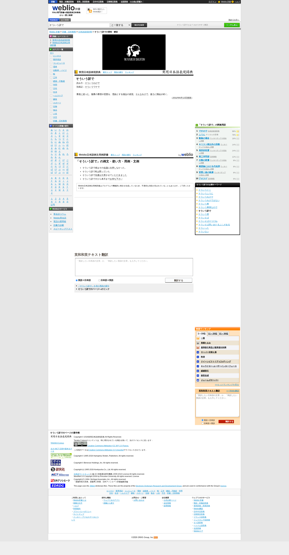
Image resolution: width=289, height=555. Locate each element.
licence (223, 486)
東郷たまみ (206, 343)
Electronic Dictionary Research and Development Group (159, 486)
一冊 (203, 338)
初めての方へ (233, 20)
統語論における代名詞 (209, 166)
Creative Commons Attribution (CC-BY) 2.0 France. (108, 446)
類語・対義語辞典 (66, 2)
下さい (119, 179)
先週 (97, 175)
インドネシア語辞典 (202, 520)
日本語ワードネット (82, 474)
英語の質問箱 (59, 221)
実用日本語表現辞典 (90, 72)
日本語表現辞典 (85, 32)
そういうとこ (204, 190)
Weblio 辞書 (226, 2)
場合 (125, 94)
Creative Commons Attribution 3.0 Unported (106, 450)
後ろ (152, 94)
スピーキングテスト (62, 229)
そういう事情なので (207, 207)
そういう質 (203, 214)
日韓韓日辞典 (112, 2)
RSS (156, 537)
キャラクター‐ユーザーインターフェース (219, 366)
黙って (102, 171)
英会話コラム (59, 214)
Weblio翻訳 (198, 509)
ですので (203, 131)
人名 (55, 114)
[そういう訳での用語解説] (53, 20)
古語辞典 (124, 2)
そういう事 (203, 204)
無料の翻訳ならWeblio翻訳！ (98, 10)
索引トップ (107, 72)
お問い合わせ (139, 500)
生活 (55, 92)
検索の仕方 (77, 503)
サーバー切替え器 (209, 352)
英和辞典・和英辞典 (202, 506)
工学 (55, 77)
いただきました (119, 175)
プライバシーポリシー (82, 511)
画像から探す (108, 503)
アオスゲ (203, 178)
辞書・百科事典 (69, 32)
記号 (53, 204)
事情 (100, 94)
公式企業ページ (170, 500)
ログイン (212, 1)
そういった (203, 228)
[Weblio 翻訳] (89, 10)
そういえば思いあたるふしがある (214, 224)
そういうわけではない (208, 200)
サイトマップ (78, 514)
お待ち (113, 179)
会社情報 (167, 503)
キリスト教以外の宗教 (209, 144)
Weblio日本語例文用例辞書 (93, 154)
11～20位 (212, 333)
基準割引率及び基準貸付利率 (213, 347)
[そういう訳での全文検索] (64, 20)
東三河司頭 (204, 156)
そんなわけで (141, 94)
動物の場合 (204, 138)
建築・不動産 (59, 81)
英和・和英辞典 (83, 2)
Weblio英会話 (59, 218)
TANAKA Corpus (57, 443)
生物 (55, 106)
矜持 (203, 357)
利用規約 (77, 509)
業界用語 (57, 59)
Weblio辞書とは (79, 500)
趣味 (55, 99)
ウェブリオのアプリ (111, 500)
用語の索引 (118, 72)
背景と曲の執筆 (206, 172)
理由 (114, 94)
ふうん (202, 134)
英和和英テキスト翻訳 (91, 254)
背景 (106, 94)
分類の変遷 (204, 160)
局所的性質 (204, 150)
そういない (203, 231)
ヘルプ (237, 2)
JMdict (92, 486)
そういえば (203, 217)
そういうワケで (92, 87)
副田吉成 (205, 375)
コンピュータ (59, 63)
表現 (131, 94)
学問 (55, 85)
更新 (189, 98)
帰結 (159, 94)
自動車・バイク (60, 70)
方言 (55, 117)
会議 (106, 168)
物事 (93, 94)
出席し (113, 168)
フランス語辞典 (200, 517)
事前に (79, 94)
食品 (55, 110)
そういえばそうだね (207, 221)
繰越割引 (205, 371)
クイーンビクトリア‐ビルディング (216, 361)
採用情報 (167, 506)
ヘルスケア (58, 95)
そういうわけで (92, 83)
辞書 (53, 2)
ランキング (129, 72)
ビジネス (57, 56)
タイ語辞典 (198, 523)
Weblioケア (198, 531)
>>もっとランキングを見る (227, 384)
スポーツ (57, 103)
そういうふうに (205, 193)
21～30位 (223, 333)
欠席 (103, 175)
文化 (55, 88)
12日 (185, 98)
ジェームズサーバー (210, 380)
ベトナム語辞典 (200, 525)
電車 (55, 67)
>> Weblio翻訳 (232, 391)
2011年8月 (178, 98)
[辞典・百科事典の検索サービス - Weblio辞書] (66, 10)
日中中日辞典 (98, 2)
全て (52, 53)
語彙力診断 (58, 225)
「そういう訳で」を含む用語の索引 (93, 286)
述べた (86, 94)
